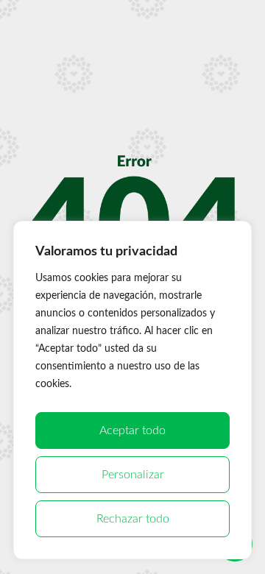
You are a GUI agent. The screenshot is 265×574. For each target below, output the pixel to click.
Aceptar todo (132, 430)
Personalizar (133, 475)
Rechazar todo (132, 519)
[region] (132, 390)
